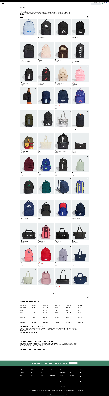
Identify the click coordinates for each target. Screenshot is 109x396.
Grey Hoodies (45, 310)
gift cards (99, 2)
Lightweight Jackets (46, 322)
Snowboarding (68, 312)
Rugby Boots (57, 322)
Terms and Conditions (60, 394)
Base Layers (79, 319)
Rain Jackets (57, 317)
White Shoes (79, 307)
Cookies (52, 394)
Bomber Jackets (22, 322)
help (91, 2)
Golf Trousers (34, 322)
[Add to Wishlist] (36, 20)
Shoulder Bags (68, 305)
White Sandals (80, 310)
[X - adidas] (84, 374)
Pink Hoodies (57, 312)
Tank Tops (67, 317)
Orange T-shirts (57, 305)
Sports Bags (57, 307)
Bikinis (21, 312)
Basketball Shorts (23, 307)
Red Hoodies (57, 319)
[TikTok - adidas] (84, 379)
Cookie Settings (44, 394)
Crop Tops (33, 312)
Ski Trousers (68, 310)
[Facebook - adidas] (84, 370)
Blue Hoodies (22, 319)
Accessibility (65, 394)
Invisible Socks (45, 317)
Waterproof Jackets (69, 322)
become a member (103, 2)
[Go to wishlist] (104, 4)
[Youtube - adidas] (84, 381)
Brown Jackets (34, 305)
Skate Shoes (68, 307)
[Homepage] (3, 4)
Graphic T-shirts (45, 305)
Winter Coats (34, 310)
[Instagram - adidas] (84, 372)
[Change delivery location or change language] (106, 2)
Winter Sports (80, 317)
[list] (51, 17)
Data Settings (48, 394)
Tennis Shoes (68, 319)
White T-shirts (80, 312)
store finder (89, 2)
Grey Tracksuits (45, 312)
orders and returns (95, 2)
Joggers (44, 319)
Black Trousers (22, 317)
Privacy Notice (55, 394)
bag (46, 328)
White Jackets (80, 305)
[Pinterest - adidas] (84, 377)
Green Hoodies (45, 307)
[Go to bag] (106, 4)
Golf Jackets (34, 317)
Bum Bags (33, 307)
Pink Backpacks (57, 310)
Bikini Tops (22, 310)
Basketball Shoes (23, 305)
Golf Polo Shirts (34, 319)
